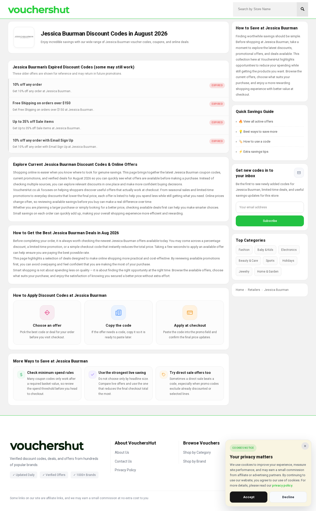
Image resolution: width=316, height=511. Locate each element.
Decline (288, 497)
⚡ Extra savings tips (253, 151)
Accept (248, 497)
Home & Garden (267, 271)
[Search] (302, 9)
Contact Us (123, 461)
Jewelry (244, 271)
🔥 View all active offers (256, 121)
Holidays (288, 260)
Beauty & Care (248, 260)
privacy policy (282, 485)
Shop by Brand (194, 461)
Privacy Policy (125, 470)
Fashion (244, 250)
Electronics (289, 250)
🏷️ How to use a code (254, 141)
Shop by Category (197, 452)
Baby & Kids (265, 250)
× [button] (305, 445)
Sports (270, 260)
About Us (122, 452)
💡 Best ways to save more (258, 131)
